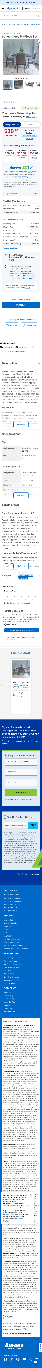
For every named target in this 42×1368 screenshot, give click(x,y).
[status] (21, 735)
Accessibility (8, 958)
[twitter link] (11, 1359)
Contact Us (8, 926)
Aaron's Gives (9, 999)
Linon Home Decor (11, 33)
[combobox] (21, 15)
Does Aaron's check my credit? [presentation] (18, 513)
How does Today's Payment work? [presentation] (19, 553)
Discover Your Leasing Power (16, 949)
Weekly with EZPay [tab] (11, 125)
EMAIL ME (21, 792)
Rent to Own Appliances (13, 901)
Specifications (11, 434)
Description (9, 363)
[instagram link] (30, 1359)
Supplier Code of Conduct (13, 980)
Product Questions (12, 610)
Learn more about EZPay (18, 177)
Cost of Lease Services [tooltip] (12, 233)
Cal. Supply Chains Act (12, 964)
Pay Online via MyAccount (13, 939)
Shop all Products (10, 911)
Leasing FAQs (10, 504)
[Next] (40, 685)
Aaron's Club (8, 920)
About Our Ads (9, 1002)
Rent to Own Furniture (12, 895)
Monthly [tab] (30, 125)
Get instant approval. (21, 2)
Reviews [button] (17, 575)
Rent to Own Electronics (13, 898)
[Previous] (1, 685)
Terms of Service (10, 799)
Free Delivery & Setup (12, 967)
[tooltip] (12, 243)
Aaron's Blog (8, 996)
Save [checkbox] (39, 41)
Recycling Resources (11, 977)
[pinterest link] (18, 1359)
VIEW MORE (21, 424)
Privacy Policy (24, 799)
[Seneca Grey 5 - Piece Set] (7, 84)
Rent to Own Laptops (12, 904)
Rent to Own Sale (10, 908)
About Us (7, 992)
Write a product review (25, 575)
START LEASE (21, 305)
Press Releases (9, 1012)
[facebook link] (5, 1359)
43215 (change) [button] (32, 117)
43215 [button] (27, 288)
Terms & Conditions (10, 248)
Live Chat (7, 936)
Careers (7, 1005)
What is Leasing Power (13, 945)
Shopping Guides (10, 961)
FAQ (5, 933)
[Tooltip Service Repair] (33, 347)
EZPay (6, 929)
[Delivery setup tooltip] (12, 347)
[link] (9, 102)
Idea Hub (7, 970)
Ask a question (22, 578)
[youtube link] (24, 1359)
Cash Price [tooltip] (7, 230)
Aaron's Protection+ (11, 923)
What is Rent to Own (11, 942)
